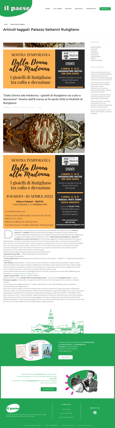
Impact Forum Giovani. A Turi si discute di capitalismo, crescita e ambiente (101, 111)
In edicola (94, 54)
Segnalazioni (95, 56)
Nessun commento (28, 107)
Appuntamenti (96, 47)
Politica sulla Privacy (84, 425)
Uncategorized (96, 60)
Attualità (94, 49)
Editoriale (94, 53)
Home (5, 24)
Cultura (39, 107)
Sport (93, 58)
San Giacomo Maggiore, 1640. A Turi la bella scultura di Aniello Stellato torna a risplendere (101, 96)
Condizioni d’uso (67, 425)
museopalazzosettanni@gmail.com (24, 273)
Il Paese (16, 107)
